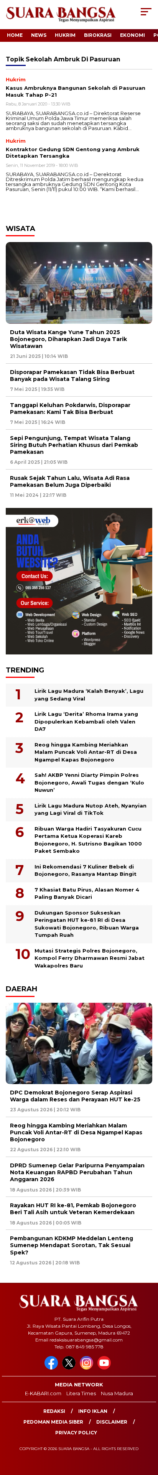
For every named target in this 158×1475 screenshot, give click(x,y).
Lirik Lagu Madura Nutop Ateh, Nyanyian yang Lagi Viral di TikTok (90, 809)
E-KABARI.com (43, 1393)
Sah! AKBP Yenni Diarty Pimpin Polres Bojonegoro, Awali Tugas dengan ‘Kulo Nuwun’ (89, 782)
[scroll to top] (147, 1430)
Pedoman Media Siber (53, 1422)
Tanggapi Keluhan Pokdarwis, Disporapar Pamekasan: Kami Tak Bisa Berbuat (70, 408)
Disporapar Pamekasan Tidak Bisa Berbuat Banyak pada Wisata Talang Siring (72, 375)
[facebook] (52, 1368)
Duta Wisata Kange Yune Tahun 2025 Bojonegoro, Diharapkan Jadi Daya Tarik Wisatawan (68, 339)
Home (15, 35)
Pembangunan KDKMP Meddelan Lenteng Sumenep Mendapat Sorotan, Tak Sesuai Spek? (71, 1245)
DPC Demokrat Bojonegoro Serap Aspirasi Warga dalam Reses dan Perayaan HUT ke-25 (75, 1096)
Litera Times (81, 1393)
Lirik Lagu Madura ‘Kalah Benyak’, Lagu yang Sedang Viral (89, 695)
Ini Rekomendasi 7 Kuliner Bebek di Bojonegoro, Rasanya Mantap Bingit (86, 870)
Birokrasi (98, 35)
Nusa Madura (117, 1393)
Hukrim (65, 35)
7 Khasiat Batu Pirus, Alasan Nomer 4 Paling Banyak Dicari (87, 893)
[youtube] (105, 1368)
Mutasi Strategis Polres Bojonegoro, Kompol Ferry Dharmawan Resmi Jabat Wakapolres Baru (90, 958)
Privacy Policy (76, 1432)
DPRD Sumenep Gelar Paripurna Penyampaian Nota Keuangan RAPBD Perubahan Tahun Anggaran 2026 (77, 1172)
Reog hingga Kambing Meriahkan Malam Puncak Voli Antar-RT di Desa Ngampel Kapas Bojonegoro (86, 752)
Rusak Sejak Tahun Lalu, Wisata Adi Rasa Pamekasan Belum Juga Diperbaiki (70, 481)
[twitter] (70, 1368)
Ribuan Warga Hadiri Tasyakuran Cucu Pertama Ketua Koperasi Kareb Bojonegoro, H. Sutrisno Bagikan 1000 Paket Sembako (88, 840)
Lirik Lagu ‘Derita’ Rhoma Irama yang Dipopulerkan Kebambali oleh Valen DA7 (86, 721)
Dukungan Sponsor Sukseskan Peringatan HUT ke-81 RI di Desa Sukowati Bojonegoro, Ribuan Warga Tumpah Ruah (87, 924)
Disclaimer (111, 1422)
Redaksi (54, 1411)
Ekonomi (132, 35)
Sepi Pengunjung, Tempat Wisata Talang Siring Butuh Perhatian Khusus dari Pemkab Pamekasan (74, 445)
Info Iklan (92, 1411)
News (38, 35)
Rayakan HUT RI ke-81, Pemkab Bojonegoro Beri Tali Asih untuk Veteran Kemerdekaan (73, 1209)
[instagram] (88, 1368)
